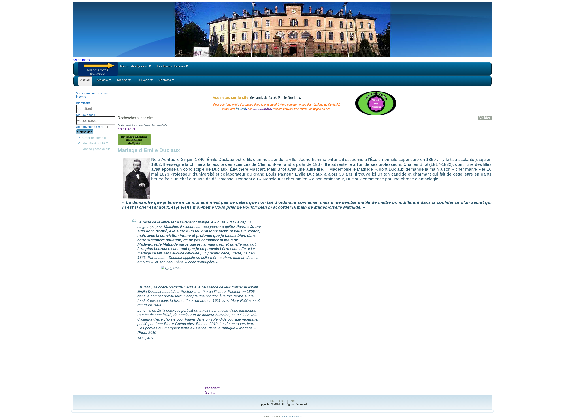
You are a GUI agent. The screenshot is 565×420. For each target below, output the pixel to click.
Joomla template (271, 416)
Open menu (81, 59)
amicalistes (262, 109)
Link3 (291, 401)
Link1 (273, 401)
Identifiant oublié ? (95, 143)
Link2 (282, 401)
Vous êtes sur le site (231, 97)
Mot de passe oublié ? (97, 149)
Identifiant (83, 103)
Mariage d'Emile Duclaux (149, 150)
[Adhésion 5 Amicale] (134, 144)
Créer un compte (94, 137)
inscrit (241, 109)
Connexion (84, 132)
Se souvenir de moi (89, 126)
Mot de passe (85, 114)
